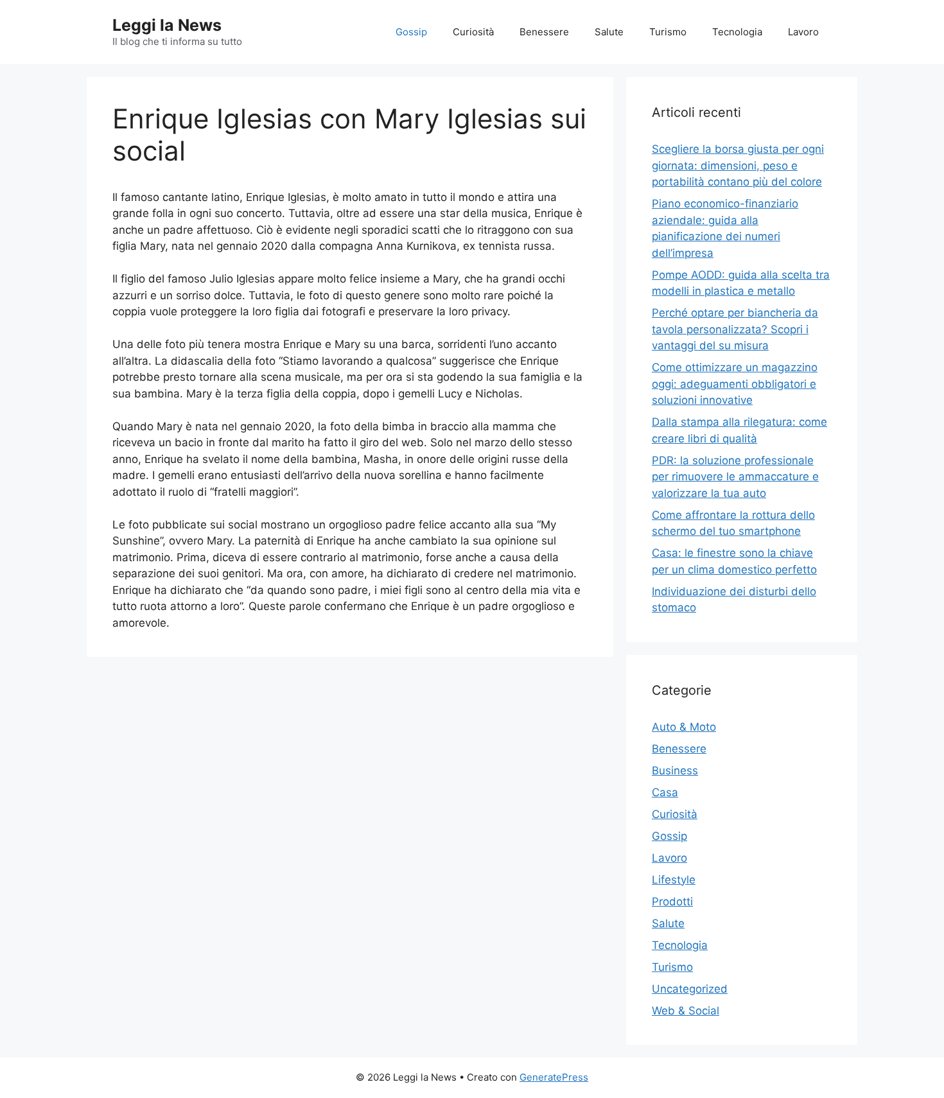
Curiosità (473, 32)
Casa (665, 792)
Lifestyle (673, 879)
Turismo (667, 32)
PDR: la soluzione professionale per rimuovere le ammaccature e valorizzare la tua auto (735, 477)
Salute (609, 32)
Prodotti (672, 901)
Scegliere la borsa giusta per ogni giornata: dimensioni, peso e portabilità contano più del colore (738, 165)
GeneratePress (554, 1077)
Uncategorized (690, 988)
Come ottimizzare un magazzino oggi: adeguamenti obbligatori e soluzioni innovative (734, 383)
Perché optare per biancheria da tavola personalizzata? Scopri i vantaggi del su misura (735, 329)
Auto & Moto (684, 726)
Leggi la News (167, 25)
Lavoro (803, 32)
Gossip (411, 32)
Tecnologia (737, 32)
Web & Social (685, 1010)
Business (675, 770)
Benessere (544, 32)
